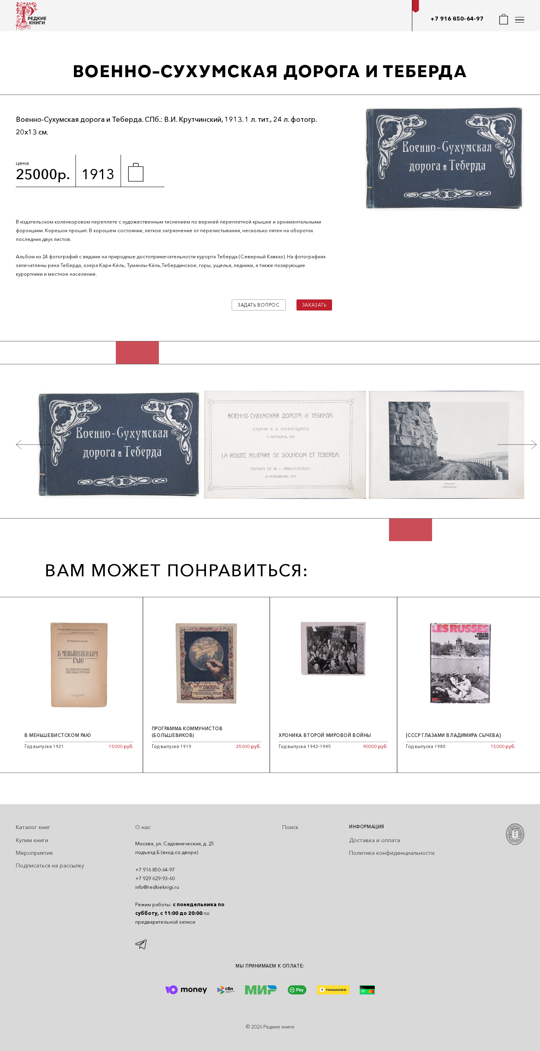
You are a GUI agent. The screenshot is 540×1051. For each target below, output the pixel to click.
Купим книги (32, 840)
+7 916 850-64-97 (456, 18)
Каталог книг (33, 827)
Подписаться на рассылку (50, 865)
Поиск (290, 827)
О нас (143, 827)
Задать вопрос (258, 305)
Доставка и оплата (374, 840)
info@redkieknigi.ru (157, 887)
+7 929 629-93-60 (155, 878)
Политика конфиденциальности (391, 852)
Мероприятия (34, 852)
